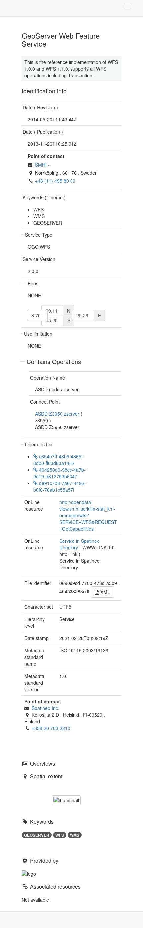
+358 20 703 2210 (51, 728)
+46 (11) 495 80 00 (55, 180)
